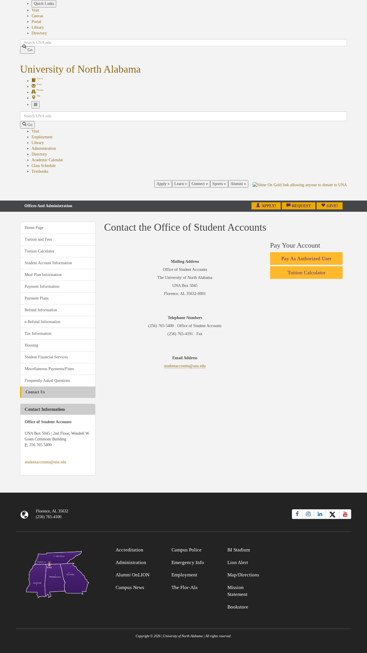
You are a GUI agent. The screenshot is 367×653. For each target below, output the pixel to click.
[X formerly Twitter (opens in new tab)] (332, 514)
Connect (199, 184)
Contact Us (35, 392)
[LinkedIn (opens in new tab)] (320, 514)
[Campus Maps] (57, 573)
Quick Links (44, 3)
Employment (42, 137)
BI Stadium (238, 550)
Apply (162, 184)
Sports (218, 184)
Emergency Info (187, 562)
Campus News (130, 587)
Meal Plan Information (43, 275)
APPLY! (268, 206)
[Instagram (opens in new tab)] (308, 514)
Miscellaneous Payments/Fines (49, 369)
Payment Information (42, 286)
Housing (31, 345)
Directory (39, 33)
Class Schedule (44, 166)
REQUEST (301, 206)
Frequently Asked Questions (47, 380)
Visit (35, 10)
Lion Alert (237, 562)
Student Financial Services (46, 357)
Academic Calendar (47, 160)
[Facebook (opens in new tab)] (297, 514)
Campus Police (186, 550)
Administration (44, 148)
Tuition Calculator (39, 251)
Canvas (37, 16)
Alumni (237, 184)
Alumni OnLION (132, 575)
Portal (36, 22)
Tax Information (38, 333)
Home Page (34, 228)
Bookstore (237, 607)
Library (38, 27)
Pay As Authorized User (306, 258)
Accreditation (129, 550)
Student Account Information (48, 263)
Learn (179, 184)
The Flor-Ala (184, 587)
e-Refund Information (42, 322)
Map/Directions (243, 575)
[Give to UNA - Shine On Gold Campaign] (309, 549)
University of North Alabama (80, 69)
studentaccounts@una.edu (45, 462)
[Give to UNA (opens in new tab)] (299, 190)
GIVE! (332, 206)
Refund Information (41, 310)
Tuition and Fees (38, 239)
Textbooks (40, 171)
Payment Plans (36, 298)
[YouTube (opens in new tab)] (345, 514)
